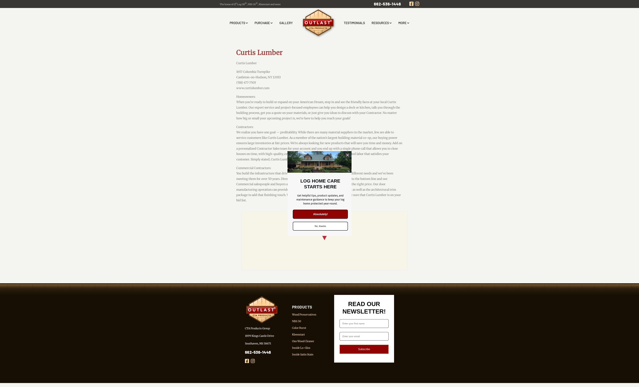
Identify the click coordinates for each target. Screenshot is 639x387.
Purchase (262, 23)
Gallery (286, 23)
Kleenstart (298, 334)
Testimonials (354, 23)
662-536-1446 (387, 3)
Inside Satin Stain (302, 354)
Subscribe (364, 349)
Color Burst (299, 327)
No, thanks (320, 226)
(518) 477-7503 (246, 82)
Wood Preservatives (304, 314)
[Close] (348, 155)
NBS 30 (296, 321)
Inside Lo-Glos (301, 347)
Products (237, 23)
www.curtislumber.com (252, 88)
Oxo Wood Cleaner (303, 341)
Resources (380, 23)
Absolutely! (320, 214)
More (402, 23)
